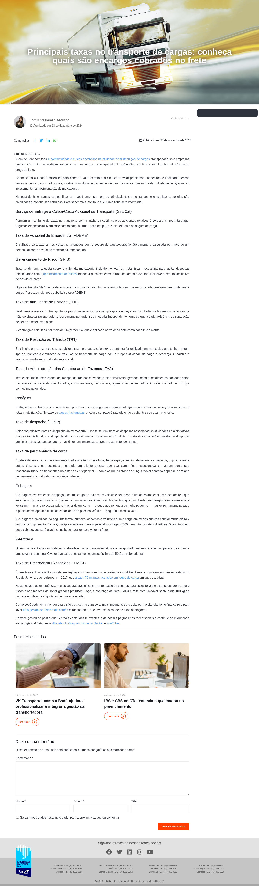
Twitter (98, 623)
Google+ (74, 623)
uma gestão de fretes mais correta (45, 609)
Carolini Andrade (57, 120)
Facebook (60, 623)
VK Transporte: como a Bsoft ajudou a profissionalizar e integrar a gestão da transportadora (50, 706)
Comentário (24, 758)
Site (134, 801)
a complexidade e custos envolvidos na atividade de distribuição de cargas (99, 159)
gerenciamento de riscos (60, 273)
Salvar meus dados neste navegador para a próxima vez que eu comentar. (70, 817)
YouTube (113, 623)
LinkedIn (87, 623)
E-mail (78, 801)
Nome (21, 801)
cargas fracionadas (71, 412)
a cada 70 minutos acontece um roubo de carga (107, 577)
